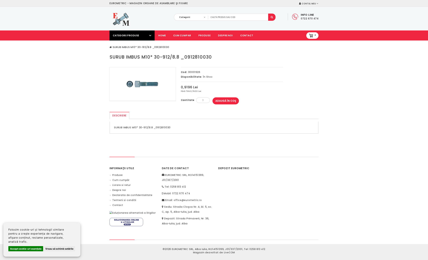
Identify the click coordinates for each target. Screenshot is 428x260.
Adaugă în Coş (225, 101)
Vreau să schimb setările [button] (59, 248)
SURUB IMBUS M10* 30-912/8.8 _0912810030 (141, 47)
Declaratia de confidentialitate (132, 195)
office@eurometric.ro (188, 200)
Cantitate (187, 100)
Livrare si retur (121, 185)
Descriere (119, 115)
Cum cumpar (182, 35)
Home (162, 35)
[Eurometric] (121, 19)
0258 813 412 (178, 186)
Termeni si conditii (124, 200)
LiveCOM (229, 252)
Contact (246, 35)
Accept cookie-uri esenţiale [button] (25, 248)
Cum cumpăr (121, 180)
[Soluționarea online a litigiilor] (126, 222)
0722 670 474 (181, 193)
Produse (204, 35)
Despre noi (225, 35)
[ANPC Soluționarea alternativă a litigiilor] (133, 212)
